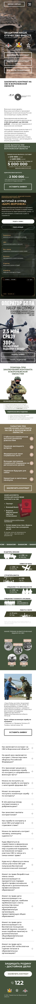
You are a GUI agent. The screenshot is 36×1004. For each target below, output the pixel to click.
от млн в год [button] (13, 614)
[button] (14, 4)
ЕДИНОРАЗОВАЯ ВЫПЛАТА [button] (13, 172)
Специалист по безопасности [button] (19, 587)
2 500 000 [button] (16, 177)
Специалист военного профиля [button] (17, 599)
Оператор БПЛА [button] (26, 564)
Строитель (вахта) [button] (11, 575)
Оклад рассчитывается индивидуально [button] (22, 602)
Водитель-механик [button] (11, 552)
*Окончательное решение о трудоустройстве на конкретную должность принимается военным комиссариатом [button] (17, 622)
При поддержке (19, 48)
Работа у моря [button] (26, 610)
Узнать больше (18, 227)
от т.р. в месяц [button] (23, 556)
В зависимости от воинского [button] (20, 167)
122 (19, 982)
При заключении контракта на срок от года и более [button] (15, 180)
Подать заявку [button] (18, 221)
